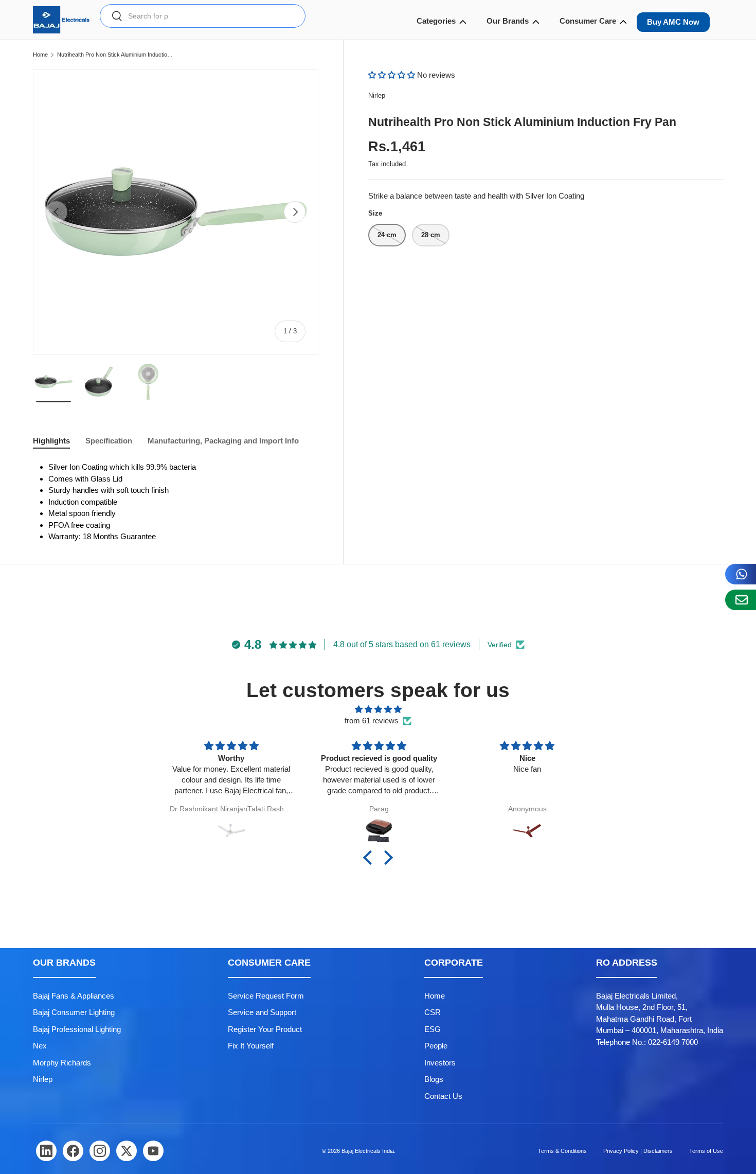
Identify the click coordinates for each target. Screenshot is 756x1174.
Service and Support (262, 1012)
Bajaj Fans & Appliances (73, 995)
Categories (436, 20)
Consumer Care (588, 20)
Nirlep (376, 95)
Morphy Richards (62, 1062)
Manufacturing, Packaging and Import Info (223, 440)
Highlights (51, 440)
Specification (108, 440)
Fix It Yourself (251, 1045)
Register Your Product (265, 1029)
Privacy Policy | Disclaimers (638, 1151)
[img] (378, 710)
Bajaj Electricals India (367, 1151)
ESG (432, 1029)
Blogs (433, 1079)
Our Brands (508, 20)
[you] (153, 1151)
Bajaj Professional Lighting (77, 1029)
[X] (126, 1151)
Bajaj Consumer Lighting (74, 1012)
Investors (440, 1062)
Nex (40, 1045)
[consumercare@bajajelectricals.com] (740, 600)
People (435, 1045)
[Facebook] (73, 1151)
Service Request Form (266, 995)
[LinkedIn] (46, 1151)
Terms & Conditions (562, 1151)
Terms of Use (706, 1151)
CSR (432, 1012)
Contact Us (443, 1096)
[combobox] (202, 16)
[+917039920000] (740, 574)
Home (40, 55)
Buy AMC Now (673, 21)
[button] (392, 74)
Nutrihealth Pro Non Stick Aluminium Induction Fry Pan (115, 55)
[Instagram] (99, 1151)
